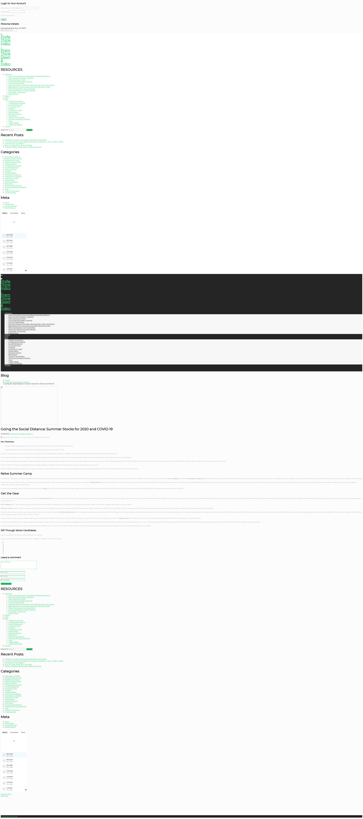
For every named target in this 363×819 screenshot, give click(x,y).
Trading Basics (13, 123)
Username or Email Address (11, 8)
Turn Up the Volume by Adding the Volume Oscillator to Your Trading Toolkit (34, 142)
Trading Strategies (15, 125)
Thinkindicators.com (9, 816)
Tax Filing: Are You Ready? (14, 143)
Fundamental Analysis (16, 103)
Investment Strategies (13, 176)
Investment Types (15, 110)
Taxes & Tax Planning (16, 117)
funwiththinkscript (15, 105)
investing (11, 108)
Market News (13, 112)
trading (7, 96)
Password (4, 12)
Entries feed (9, 204)
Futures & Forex (14, 107)
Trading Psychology (15, 101)
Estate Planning (11, 164)
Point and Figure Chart (17, 80)
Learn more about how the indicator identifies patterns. (29, 76)
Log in (7, 202)
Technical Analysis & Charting (19, 119)
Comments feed (11, 206)
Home (7, 380)
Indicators (8, 74)
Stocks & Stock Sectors (13, 185)
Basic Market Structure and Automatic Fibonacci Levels (29, 87)
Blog (6, 99)
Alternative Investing (12, 157)
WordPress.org (10, 208)
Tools (10, 121)
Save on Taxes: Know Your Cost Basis (18, 145)
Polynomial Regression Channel (20, 81)
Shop (7, 98)
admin (29, 434)
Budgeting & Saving (12, 160)
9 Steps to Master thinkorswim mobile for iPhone (23, 147)
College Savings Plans (13, 162)
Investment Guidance (13, 175)
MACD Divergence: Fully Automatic (21, 89)
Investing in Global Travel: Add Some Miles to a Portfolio (26, 140)
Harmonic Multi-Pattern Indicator (21, 78)
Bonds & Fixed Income (13, 158)
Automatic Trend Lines (17, 92)
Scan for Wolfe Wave (16, 83)
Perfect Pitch (13, 94)
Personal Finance (14, 114)
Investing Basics (10, 173)
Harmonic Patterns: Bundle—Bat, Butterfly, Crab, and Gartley (31, 85)
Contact (8, 126)
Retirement (12, 116)
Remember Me (8, 15)
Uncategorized (10, 193)
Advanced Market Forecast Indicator (22, 90)
